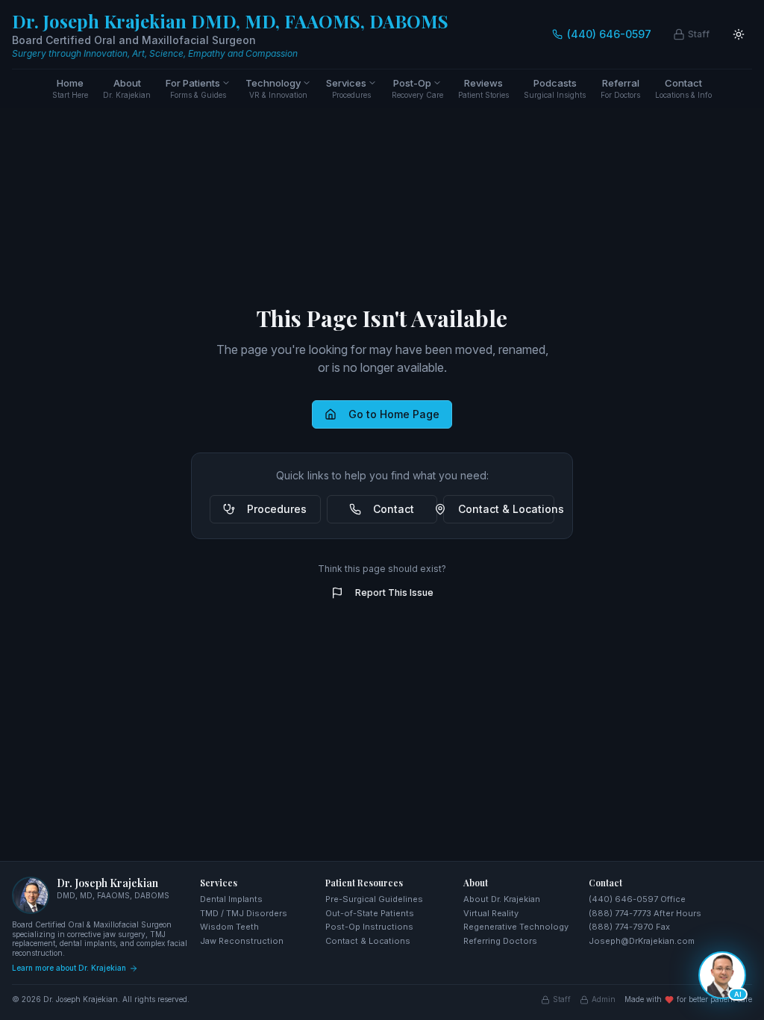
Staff (562, 999)
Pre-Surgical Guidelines (374, 899)
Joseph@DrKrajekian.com (642, 941)
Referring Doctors (500, 941)
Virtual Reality (491, 913)
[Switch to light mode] (738, 34)
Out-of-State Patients (369, 913)
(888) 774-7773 (620, 913)
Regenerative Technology (516, 926)
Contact (393, 509)
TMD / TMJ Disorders (243, 913)
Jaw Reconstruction (242, 941)
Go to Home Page (393, 414)
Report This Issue (394, 592)
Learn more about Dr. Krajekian (69, 967)
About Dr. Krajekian (501, 899)
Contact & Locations (506, 509)
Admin (604, 999)
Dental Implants (231, 899)
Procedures (277, 509)
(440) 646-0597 (609, 34)
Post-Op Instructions (369, 926)
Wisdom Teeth (229, 926)
